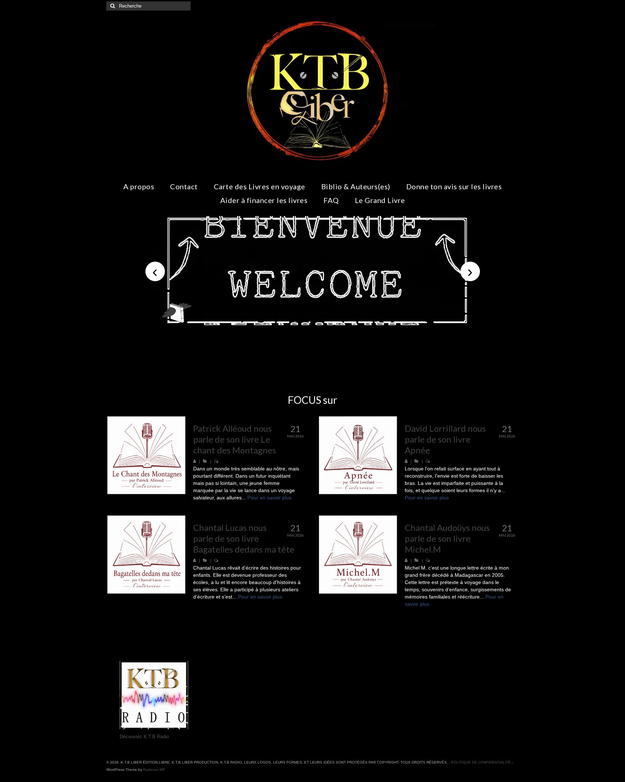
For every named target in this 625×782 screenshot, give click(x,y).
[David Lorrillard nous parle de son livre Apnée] (357, 455)
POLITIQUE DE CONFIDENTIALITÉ (481, 762)
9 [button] (342, 323)
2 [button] (282, 323)
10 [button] (351, 323)
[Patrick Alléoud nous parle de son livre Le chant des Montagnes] (146, 455)
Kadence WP (154, 770)
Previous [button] (155, 271)
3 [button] (290, 323)
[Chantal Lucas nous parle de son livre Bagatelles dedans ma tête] (146, 554)
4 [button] (299, 323)
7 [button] (325, 323)
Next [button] (470, 271)
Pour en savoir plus (269, 497)
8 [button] (334, 323)
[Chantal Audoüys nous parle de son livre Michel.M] (357, 554)
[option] (313, 271)
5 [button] (308, 323)
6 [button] (316, 323)
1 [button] (273, 323)
